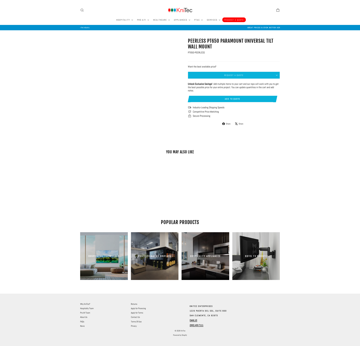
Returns (134, 304)
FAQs (82, 321)
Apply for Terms (137, 312)
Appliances (181, 20)
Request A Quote (234, 20)
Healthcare (160, 20)
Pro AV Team (85, 312)
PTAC (197, 20)
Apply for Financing (138, 308)
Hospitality (123, 20)
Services (212, 20)
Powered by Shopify (180, 335)
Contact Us (135, 317)
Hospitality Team (87, 308)
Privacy (134, 326)
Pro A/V (142, 20)
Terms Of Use (136, 321)
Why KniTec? (85, 304)
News (82, 326)
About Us (83, 317)
